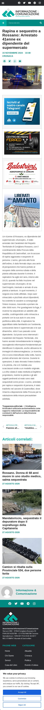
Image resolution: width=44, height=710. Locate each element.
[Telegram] (34, 3)
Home (7, 651)
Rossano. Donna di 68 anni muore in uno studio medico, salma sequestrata (21, 476)
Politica (28, 660)
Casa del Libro (11, 665)
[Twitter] (24, 3)
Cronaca (7, 56)
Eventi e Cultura (31, 665)
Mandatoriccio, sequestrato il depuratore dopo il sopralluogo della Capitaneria (21, 523)
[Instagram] (39, 3)
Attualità (28, 651)
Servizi (8, 660)
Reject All (22, 705)
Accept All (22, 692)
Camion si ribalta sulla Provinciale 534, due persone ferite (21, 570)
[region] (22, 690)
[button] (3, 3)
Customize (22, 699)
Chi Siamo (9, 656)
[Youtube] (29, 3)
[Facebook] (19, 3)
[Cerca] (40, 23)
